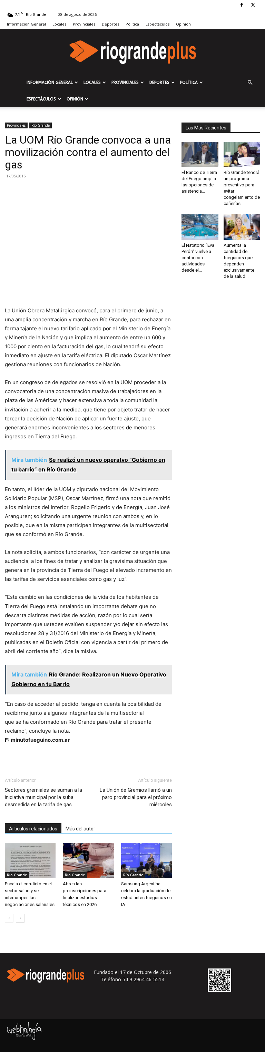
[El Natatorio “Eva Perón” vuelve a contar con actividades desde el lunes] (199, 227)
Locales (59, 24)
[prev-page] (9, 918)
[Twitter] (253, 5)
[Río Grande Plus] (132, 52)
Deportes (110, 24)
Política (132, 24)
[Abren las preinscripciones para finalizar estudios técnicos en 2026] (88, 860)
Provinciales (84, 24)
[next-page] (20, 918)
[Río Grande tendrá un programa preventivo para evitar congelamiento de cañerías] (242, 154)
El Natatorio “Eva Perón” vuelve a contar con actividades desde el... (197, 258)
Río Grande (40, 125)
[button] (250, 82)
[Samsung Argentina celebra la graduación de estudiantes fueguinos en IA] (146, 860)
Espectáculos (157, 24)
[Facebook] (241, 5)
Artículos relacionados (33, 828)
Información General (26, 24)
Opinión (183, 24)
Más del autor (80, 828)
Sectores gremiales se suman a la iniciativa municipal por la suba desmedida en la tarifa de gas (43, 797)
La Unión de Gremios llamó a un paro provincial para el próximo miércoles (136, 797)
